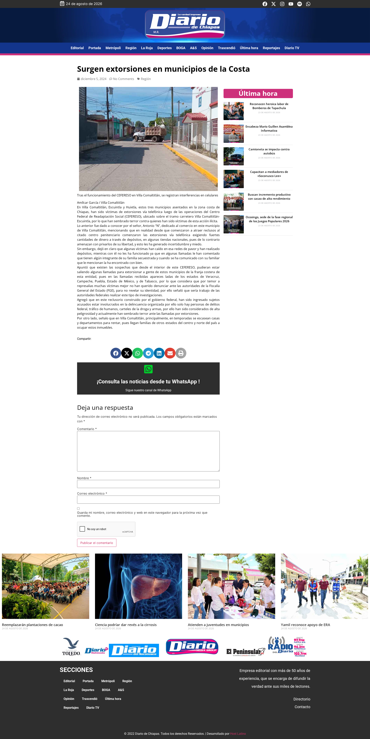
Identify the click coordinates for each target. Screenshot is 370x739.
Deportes (164, 48)
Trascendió (226, 48)
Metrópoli (113, 48)
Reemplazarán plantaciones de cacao (33, 624)
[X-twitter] (273, 4)
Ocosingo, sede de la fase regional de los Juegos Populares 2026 (269, 219)
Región (130, 48)
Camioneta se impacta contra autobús (269, 151)
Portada (94, 48)
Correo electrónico (92, 493)
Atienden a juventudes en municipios (218, 624)
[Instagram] (282, 4)
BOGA (180, 48)
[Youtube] (291, 4)
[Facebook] (265, 4)
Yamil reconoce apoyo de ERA (305, 624)
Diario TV (292, 48)
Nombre (84, 478)
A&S (193, 48)
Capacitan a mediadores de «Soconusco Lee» (269, 174)
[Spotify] (299, 4)
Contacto (302, 706)
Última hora (249, 48)
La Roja (147, 48)
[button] (115, 353)
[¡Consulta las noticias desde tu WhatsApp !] (148, 369)
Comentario (87, 428)
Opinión (207, 48)
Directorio (301, 699)
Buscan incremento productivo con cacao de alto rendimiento (269, 196)
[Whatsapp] (308, 4)
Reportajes (271, 48)
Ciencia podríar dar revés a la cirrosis (126, 624)
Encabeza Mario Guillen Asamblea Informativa (269, 128)
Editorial (77, 48)
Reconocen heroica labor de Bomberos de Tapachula (269, 106)
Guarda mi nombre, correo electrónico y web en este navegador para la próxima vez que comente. (142, 514)
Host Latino (238, 734)
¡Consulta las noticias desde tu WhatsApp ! (148, 381)
